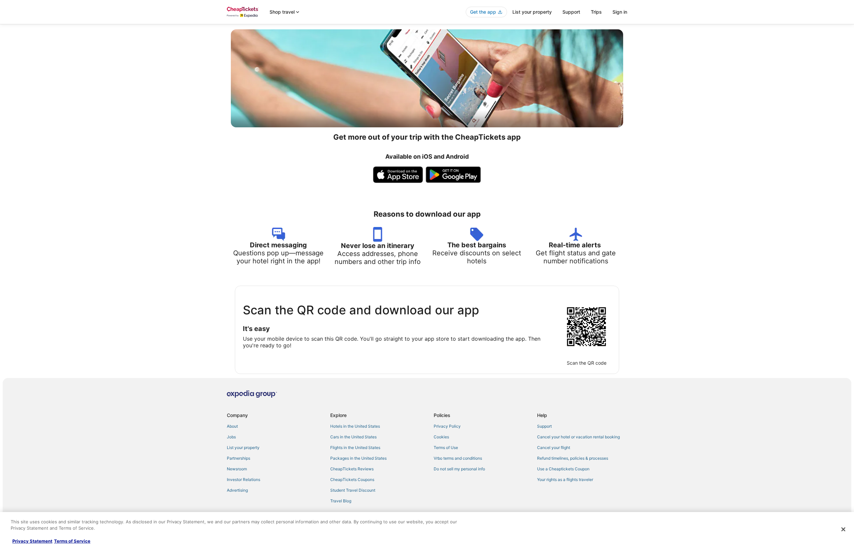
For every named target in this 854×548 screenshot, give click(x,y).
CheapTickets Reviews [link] (352, 468)
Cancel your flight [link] (553, 447)
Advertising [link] (237, 490)
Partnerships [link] (238, 458)
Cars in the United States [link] (353, 436)
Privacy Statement (32, 541)
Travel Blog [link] (340, 500)
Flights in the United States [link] (355, 447)
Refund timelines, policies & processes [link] (572, 458)
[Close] (843, 529)
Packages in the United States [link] (358, 458)
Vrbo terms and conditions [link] (458, 458)
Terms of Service (72, 541)
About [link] (232, 426)
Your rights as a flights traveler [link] (565, 479)
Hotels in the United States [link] (355, 426)
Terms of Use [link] (446, 447)
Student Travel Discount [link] (352, 490)
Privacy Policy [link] (447, 426)
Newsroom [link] (237, 468)
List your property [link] (243, 447)
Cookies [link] (441, 436)
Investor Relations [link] (243, 479)
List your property (532, 12)
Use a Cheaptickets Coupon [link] (563, 468)
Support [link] (544, 426)
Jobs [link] (231, 436)
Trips (596, 12)
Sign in (619, 12)
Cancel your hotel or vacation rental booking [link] (578, 436)
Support (571, 12)
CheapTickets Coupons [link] (352, 479)
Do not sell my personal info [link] (459, 468)
